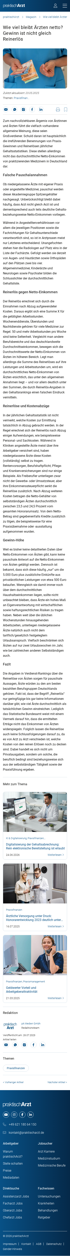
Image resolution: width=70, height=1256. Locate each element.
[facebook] (22, 1115)
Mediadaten (11, 1177)
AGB (38, 1243)
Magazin (31, 16)
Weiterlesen (55, 854)
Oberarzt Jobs (12, 1210)
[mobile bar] (65, 6)
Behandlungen (48, 1210)
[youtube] (6, 1115)
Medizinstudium (49, 1158)
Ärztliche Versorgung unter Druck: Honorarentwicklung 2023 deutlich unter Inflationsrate (33, 920)
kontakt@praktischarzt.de (26, 1132)
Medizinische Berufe (52, 1165)
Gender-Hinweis (12, 1249)
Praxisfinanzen (22, 98)
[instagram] (14, 1115)
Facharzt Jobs (13, 1203)
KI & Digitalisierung (16, 838)
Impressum (10, 1243)
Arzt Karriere (46, 1151)
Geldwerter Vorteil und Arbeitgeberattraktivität (21, 989)
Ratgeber (44, 1217)
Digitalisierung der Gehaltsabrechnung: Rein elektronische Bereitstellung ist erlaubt (35, 846)
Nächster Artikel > (57, 1082)
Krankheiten (46, 1203)
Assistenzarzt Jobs (16, 1196)
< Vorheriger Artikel (13, 1082)
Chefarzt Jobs (12, 1217)
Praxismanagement (34, 981)
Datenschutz (54, 1243)
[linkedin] (30, 1115)
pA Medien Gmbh (30, 1023)
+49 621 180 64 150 (22, 1124)
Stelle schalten (13, 1163)
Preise (7, 1170)
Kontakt (26, 1243)
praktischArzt (11, 16)
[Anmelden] (56, 6)
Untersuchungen (49, 1196)
